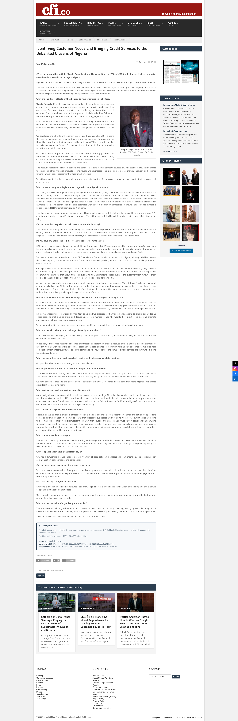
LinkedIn (179, 718)
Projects (45, 608)
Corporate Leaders (44, 678)
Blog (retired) (98, 699)
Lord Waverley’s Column (103, 692)
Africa (41, 39)
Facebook (168, 718)
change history (82, 536)
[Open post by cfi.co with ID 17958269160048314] (190, 194)
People (96, 685)
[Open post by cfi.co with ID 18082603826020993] (190, 213)
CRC (38, 246)
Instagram (156, 718)
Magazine (97, 694)
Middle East (102, 39)
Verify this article (50, 526)
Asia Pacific (55, 39)
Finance (39, 683)
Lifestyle (40, 687)
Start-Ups (40, 696)
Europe (70, 39)
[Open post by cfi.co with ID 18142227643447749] (171, 213)
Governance (98, 706)
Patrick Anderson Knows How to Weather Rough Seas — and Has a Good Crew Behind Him (134, 622)
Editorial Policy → (170, 151)
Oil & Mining (41, 689)
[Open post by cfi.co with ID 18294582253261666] (171, 232)
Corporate (125, 608)
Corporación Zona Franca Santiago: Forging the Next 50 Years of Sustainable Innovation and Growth (56, 623)
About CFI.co (98, 675)
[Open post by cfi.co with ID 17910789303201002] (171, 176)
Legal (38, 685)
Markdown (58, 536)
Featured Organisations (103, 683)
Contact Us (97, 703)
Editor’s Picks (42, 680)
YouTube (190, 718)
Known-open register (102, 708)
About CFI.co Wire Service (104, 678)
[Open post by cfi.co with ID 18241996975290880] (190, 232)
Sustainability (87, 608)
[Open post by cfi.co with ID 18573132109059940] (171, 194)
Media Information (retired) (104, 696)
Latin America (85, 39)
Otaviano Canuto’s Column (104, 689)
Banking (39, 675)
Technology (41, 699)
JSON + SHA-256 (69, 536)
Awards (96, 680)
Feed (200, 718)
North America (120, 39)
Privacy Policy (99, 701)
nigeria (41, 575)
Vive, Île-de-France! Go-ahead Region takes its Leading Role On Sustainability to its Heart (96, 622)
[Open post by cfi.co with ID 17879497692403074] (190, 176)
